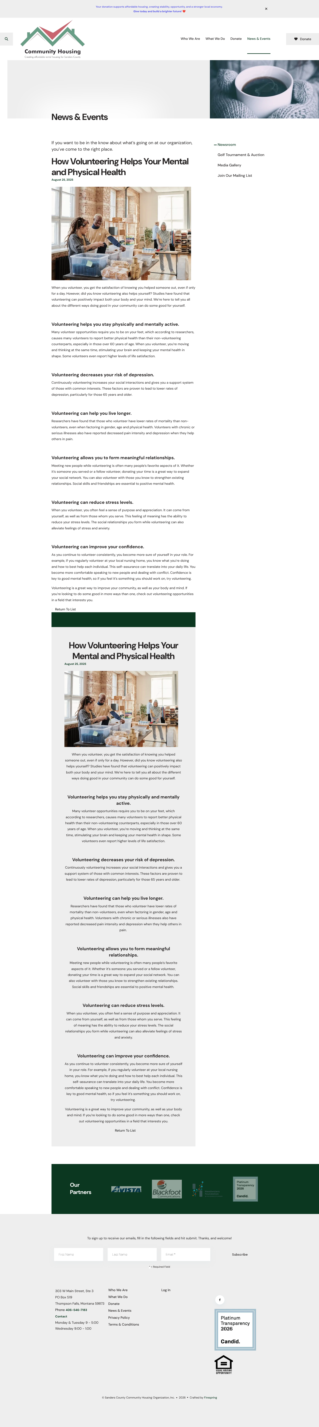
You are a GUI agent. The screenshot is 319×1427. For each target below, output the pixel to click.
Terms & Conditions (123, 1324)
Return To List (65, 609)
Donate (236, 38)
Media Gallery (229, 165)
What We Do (215, 38)
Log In (165, 1290)
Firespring (210, 1397)
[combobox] (20, 39)
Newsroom (227, 144)
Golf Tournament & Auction (241, 155)
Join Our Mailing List (235, 175)
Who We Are (190, 38)
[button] (266, 9)
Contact (61, 1317)
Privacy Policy (119, 1317)
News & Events (258, 38)
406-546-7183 (76, 1310)
